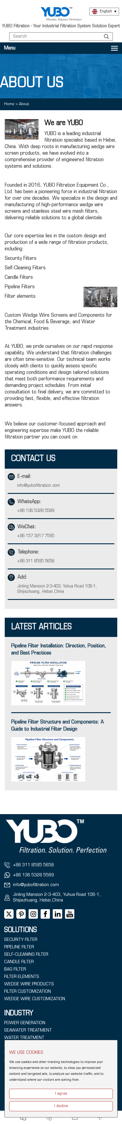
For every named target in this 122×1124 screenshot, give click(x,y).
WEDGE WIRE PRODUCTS (29, 984)
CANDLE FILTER (19, 962)
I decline (61, 1106)
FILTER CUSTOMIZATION (27, 991)
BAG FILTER (15, 969)
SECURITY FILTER (20, 939)
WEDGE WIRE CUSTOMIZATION (34, 999)
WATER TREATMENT (24, 1037)
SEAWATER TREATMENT (28, 1030)
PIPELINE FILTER (19, 947)
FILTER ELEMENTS (21, 976)
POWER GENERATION (24, 1023)
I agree (61, 1093)
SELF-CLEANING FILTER (26, 954)
